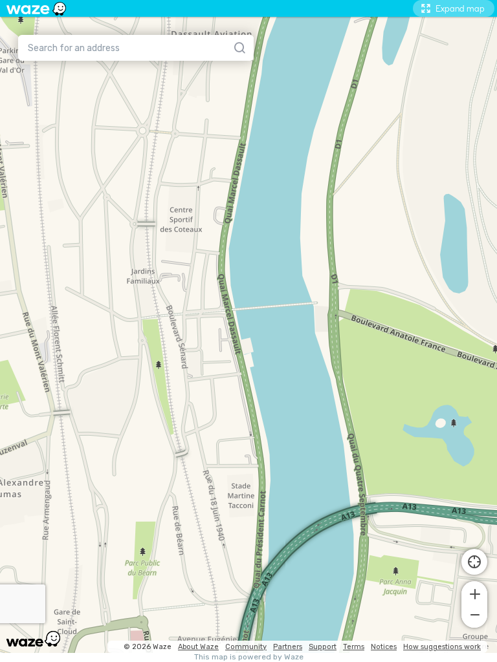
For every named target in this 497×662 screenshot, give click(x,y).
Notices (384, 647)
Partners (287, 647)
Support (323, 647)
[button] (474, 592)
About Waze (198, 647)
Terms (353, 647)
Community (246, 647)
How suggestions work (442, 647)
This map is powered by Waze (249, 657)
